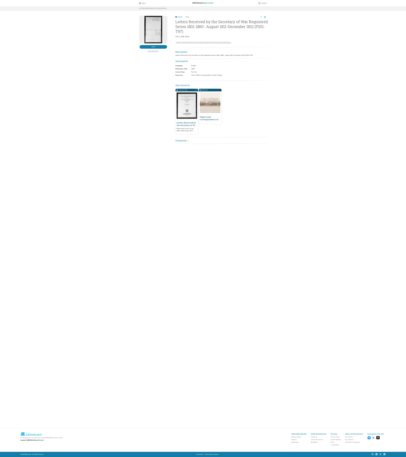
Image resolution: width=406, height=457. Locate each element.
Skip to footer (10, 2)
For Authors (349, 437)
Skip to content (11, 2)
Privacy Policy (335, 437)
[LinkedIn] (384, 454)
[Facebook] (376, 454)
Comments (181, 140)
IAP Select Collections (352, 442)
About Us (314, 437)
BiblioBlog (314, 442)
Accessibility (335, 445)
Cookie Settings (336, 440)
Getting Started (296, 437)
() (203, 42)
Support (293, 440)
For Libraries (349, 440)
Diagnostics (295, 442)
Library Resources (317, 440)
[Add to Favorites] (195, 90)
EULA (332, 442)
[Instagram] (372, 454)
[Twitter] (380, 454)
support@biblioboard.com (32, 440)
